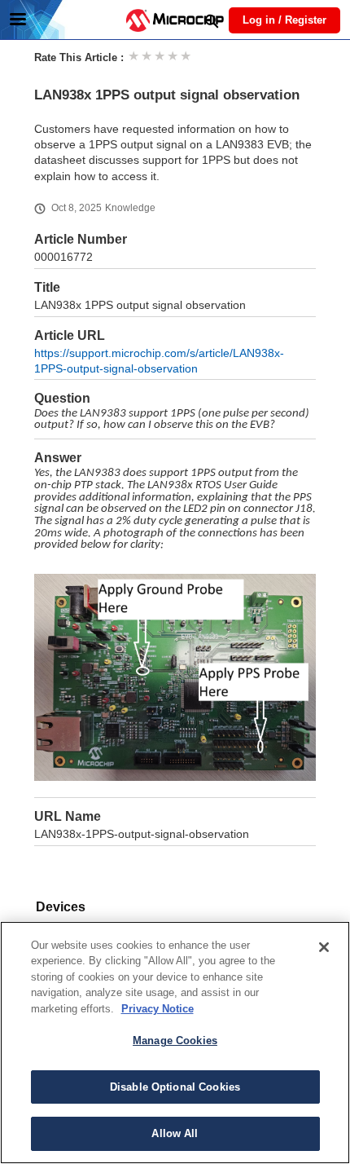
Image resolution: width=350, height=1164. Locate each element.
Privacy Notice (157, 1009)
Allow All (174, 1133)
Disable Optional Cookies (175, 1087)
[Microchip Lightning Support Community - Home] (175, 20)
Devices (60, 907)
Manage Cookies (175, 1040)
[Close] (324, 947)
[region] (175, 1042)
